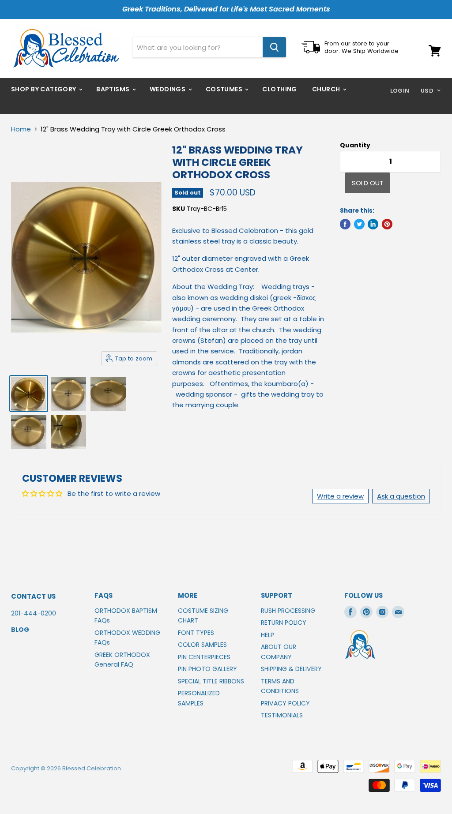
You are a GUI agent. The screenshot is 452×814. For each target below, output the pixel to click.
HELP (267, 634)
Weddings (168, 89)
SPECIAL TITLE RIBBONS (211, 681)
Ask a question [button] (401, 496)
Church (327, 89)
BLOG (20, 629)
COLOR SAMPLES (202, 644)
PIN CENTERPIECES (204, 657)
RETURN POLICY (283, 622)
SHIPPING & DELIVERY (291, 668)
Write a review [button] (340, 496)
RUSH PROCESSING (288, 610)
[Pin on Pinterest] (387, 224)
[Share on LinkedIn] (373, 224)
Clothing (279, 89)
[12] (28, 393)
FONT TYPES (196, 632)
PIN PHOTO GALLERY (207, 668)
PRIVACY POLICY (285, 703)
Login (400, 90)
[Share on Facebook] (345, 224)
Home (21, 129)
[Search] (274, 47)
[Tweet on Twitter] (359, 224)
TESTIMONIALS (282, 715)
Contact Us (33, 596)
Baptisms (113, 89)
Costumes (225, 89)
